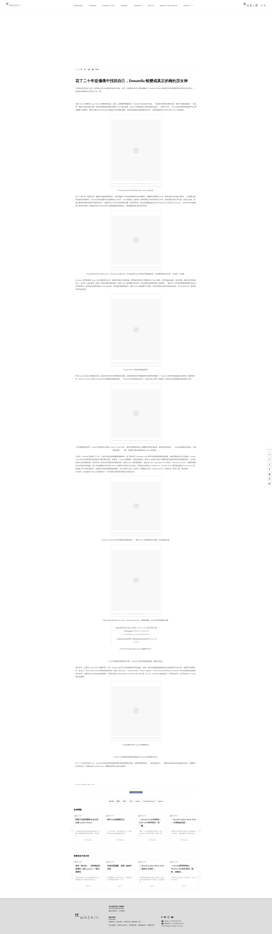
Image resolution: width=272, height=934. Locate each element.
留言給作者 (136, 792)
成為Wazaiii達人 (122, 925)
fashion (137, 801)
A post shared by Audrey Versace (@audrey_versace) (129, 440)
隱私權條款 (141, 925)
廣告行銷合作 (113, 911)
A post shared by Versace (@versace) (125, 267)
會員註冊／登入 (136, 922)
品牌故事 (111, 922)
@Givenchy (141, 628)
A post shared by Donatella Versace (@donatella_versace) (131, 183)
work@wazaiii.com (175, 921)
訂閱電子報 (150, 925)
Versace (160, 801)
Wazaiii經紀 (112, 925)
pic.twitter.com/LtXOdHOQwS (136, 634)
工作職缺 (122, 911)
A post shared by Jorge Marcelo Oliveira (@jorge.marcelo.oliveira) (133, 533)
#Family (145, 631)
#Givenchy (137, 631)
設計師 (111, 801)
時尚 (124, 801)
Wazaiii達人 (119, 922)
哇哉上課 (127, 922)
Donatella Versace (149, 801)
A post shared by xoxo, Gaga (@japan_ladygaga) (128, 613)
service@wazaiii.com (178, 923)
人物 (130, 801)
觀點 (118, 801)
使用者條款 (132, 925)
